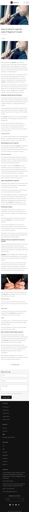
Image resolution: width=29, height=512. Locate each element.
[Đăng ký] (22, 499)
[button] (24, 2)
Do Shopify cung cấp (17, 511)
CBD (4, 449)
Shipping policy (6, 416)
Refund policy (6, 410)
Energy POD (5, 455)
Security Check (6, 413)
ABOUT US (5, 464)
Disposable (5, 458)
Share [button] (4, 38)
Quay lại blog (15, 364)
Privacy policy (6, 407)
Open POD (5, 452)
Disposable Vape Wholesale (9, 437)
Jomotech (12, 511)
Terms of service (6, 419)
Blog (4, 434)
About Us (5, 428)
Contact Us (5, 431)
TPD (3, 446)
